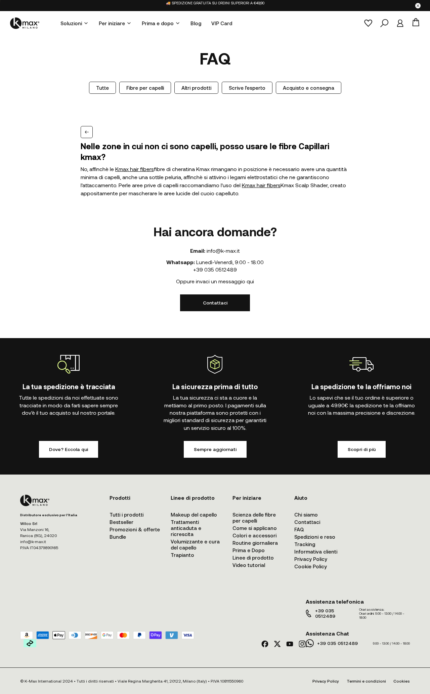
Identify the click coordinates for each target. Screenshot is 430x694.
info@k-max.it (223, 250)
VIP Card (221, 23)
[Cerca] (384, 23)
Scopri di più (362, 449)
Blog (195, 23)
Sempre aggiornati (215, 449)
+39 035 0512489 (215, 269)
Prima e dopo (158, 23)
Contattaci (215, 302)
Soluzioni (71, 23)
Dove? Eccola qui (68, 449)
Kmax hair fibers (134, 169)
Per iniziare (112, 23)
